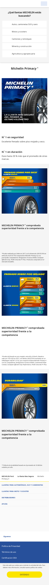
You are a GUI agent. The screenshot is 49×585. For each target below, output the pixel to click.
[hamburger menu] (4, 3)
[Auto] (44, 3)
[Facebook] (14, 537)
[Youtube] (18, 537)
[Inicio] (13, 3)
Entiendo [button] (24, 574)
